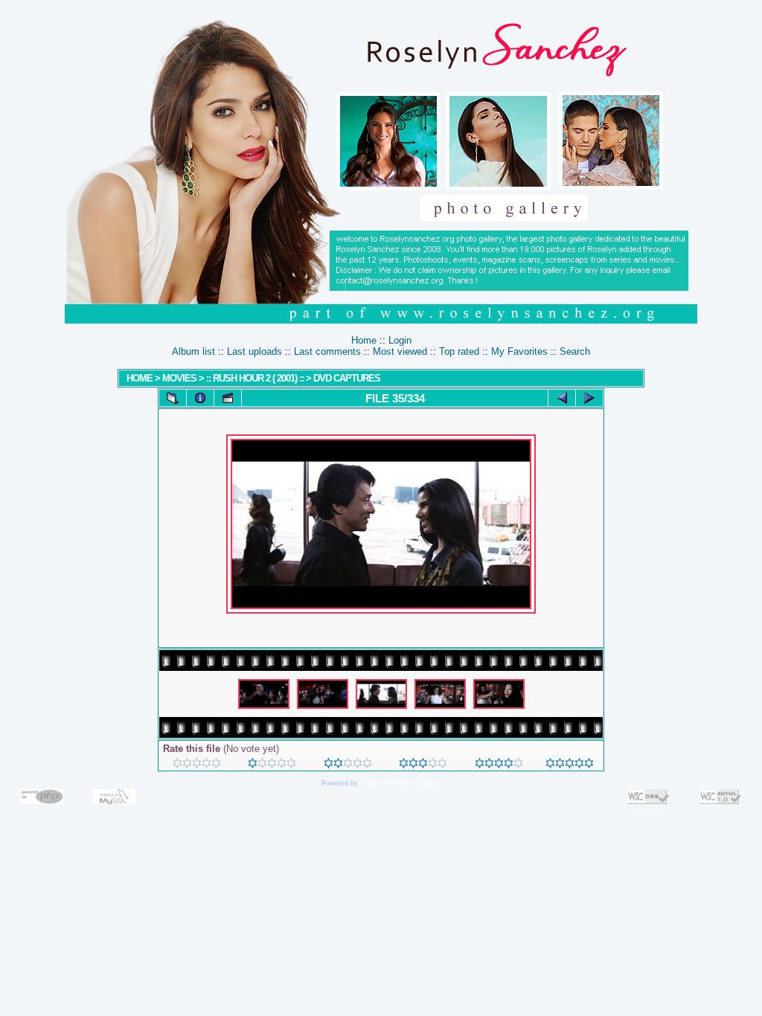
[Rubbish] (197, 765)
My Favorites (519, 351)
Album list (193, 351)
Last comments (327, 351)
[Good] (423, 765)
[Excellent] (499, 765)
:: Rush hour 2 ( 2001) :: (256, 378)
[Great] (569, 765)
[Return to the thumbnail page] (172, 398)
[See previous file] (561, 398)
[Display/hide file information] (200, 398)
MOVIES (179, 378)
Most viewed (400, 351)
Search (575, 351)
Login (400, 340)
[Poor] (272, 765)
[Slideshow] (227, 398)
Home (364, 340)
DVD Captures (346, 378)
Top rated (459, 351)
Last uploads (254, 351)
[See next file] (589, 398)
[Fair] (348, 765)
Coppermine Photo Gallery (400, 783)
